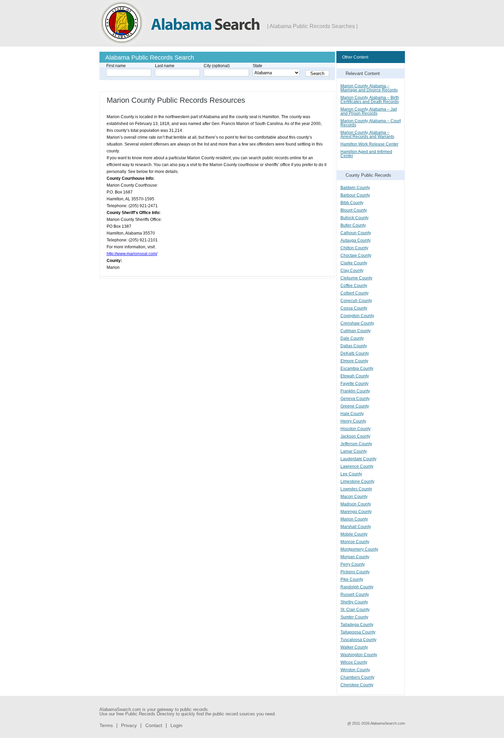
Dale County (352, 338)
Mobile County (354, 534)
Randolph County (356, 587)
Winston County (355, 669)
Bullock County (354, 217)
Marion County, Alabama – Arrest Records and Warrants (367, 134)
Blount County (353, 210)
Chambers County (357, 677)
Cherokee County (356, 685)
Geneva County (355, 398)
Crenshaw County (357, 323)
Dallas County (353, 345)
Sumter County (354, 617)
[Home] (180, 44)
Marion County (354, 519)
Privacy (129, 725)
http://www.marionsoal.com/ (132, 253)
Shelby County (354, 602)
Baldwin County (355, 187)
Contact (153, 725)
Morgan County (354, 556)
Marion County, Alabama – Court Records (370, 122)
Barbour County (355, 195)
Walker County (354, 647)
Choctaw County (355, 255)
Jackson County (355, 436)
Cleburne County (356, 278)
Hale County (352, 413)
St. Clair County (355, 609)
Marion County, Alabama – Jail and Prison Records (368, 111)
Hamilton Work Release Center (369, 144)
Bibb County (351, 202)
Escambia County (356, 368)
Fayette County (354, 383)
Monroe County (354, 541)
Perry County (352, 564)
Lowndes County (356, 489)
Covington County (357, 315)
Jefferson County (356, 443)
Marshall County (355, 526)
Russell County (354, 594)
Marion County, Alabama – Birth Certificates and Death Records (369, 99)
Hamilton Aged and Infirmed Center (366, 153)
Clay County (351, 270)
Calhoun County (355, 232)
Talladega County (356, 624)
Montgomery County (359, 549)
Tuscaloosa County (358, 639)
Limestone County (357, 481)
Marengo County (356, 511)
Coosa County (353, 308)
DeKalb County (354, 353)
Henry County (353, 421)
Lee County (351, 474)
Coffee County (353, 285)
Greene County (354, 406)
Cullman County (355, 330)
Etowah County (354, 376)
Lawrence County (356, 466)
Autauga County (355, 240)
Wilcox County (353, 662)
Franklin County (355, 391)
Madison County (355, 504)
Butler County (353, 225)
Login (176, 725)
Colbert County (354, 293)
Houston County (355, 428)
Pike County (351, 579)
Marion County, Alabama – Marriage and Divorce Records (369, 88)
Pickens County (355, 572)
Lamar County (353, 451)
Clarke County (353, 263)
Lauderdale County (358, 458)
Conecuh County (356, 300)
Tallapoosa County (357, 632)
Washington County (358, 654)
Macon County (354, 496)
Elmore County (354, 361)
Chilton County (354, 248)
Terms (106, 725)
